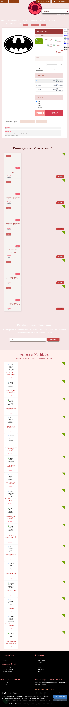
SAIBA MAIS (60, 700)
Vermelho (40, 107)
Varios (43, 25)
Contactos (5, 660)
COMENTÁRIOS (42, 122)
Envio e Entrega (6, 673)
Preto (39, 101)
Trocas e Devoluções (7, 671)
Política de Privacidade (8, 669)
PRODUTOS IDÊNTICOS (27, 122)
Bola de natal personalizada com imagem (11, 573)
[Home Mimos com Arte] (35, 14)
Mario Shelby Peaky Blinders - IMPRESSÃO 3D (11, 537)
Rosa (39, 103)
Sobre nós (5, 658)
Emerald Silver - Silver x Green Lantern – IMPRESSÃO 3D (11, 449)
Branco (39, 105)
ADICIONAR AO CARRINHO (54, 113)
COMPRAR (60, 176)
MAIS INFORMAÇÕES (11, 121)
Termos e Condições (7, 667)
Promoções (5, 682)
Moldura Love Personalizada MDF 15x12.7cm (13, 251)
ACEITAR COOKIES (60, 696)
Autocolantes (35, 25)
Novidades (5, 684)
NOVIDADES (22, 23)
